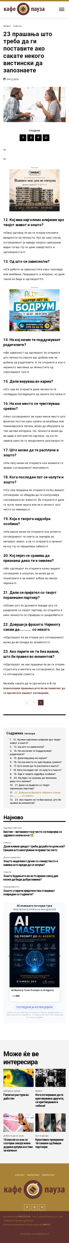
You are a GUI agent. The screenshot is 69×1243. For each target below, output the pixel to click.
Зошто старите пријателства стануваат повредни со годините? (29, 892)
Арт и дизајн (42, 1135)
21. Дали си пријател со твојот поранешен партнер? (30, 787)
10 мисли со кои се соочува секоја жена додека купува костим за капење (18, 1145)
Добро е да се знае (13, 1135)
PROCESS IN (24, 1216)
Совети (17, 26)
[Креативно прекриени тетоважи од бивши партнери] (50, 1122)
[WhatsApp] (46, 137)
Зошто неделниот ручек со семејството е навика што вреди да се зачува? (30, 863)
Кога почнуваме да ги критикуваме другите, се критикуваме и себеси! (49, 1100)
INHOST (47, 1224)
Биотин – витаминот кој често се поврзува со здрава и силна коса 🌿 (32, 833)
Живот (7, 26)
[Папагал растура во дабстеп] (18, 1078)
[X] (30, 137)
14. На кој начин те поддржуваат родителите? (31, 752)
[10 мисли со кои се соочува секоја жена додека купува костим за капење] (18, 1122)
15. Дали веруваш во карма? (30, 758)
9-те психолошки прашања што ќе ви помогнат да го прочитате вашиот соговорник (34, 688)
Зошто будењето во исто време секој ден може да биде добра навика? (30, 877)
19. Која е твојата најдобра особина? (34, 774)
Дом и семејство (12, 857)
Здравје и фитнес (12, 827)
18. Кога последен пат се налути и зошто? (37, 769)
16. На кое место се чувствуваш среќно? (37, 762)
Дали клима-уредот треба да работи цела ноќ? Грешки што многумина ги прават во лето (34, 848)
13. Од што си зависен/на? (29, 746)
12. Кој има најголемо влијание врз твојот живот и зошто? (35, 741)
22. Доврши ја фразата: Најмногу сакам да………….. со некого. (35, 794)
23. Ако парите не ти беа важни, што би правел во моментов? (35, 801)
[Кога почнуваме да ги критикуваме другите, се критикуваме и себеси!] (50, 1078)
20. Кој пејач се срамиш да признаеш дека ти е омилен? (33, 779)
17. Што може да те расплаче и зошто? (36, 765)
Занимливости (11, 886)
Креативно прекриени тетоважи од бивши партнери (49, 1143)
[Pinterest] (38, 137)
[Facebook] (23, 137)
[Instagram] (35, 1207)
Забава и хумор (11, 1090)
